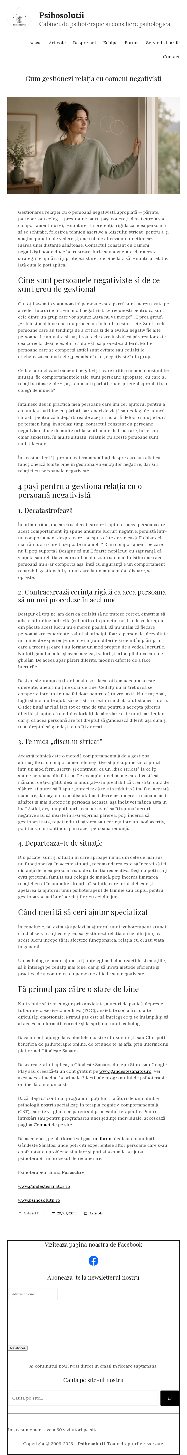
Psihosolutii (61, 15)
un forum (103, 1138)
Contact (42, 1124)
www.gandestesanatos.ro (125, 1071)
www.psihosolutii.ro (39, 1200)
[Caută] (169, 1398)
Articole (96, 1213)
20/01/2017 (66, 1213)
